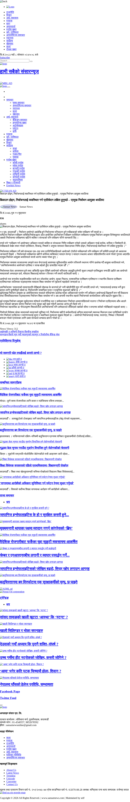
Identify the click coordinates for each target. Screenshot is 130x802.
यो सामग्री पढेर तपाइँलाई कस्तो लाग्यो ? (21, 353)
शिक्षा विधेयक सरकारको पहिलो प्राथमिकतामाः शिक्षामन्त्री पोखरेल (34, 465)
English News (13, 185)
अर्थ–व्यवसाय (12, 18)
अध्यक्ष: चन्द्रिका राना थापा (95, 789)
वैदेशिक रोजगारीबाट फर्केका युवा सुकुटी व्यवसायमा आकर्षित (31, 394)
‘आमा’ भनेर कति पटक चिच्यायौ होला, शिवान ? (30, 671)
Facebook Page (10, 691)
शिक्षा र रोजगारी (13, 182)
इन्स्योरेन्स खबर (19, 122)
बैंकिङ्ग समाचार (20, 119)
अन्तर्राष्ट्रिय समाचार (15, 35)
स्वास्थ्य (9, 38)
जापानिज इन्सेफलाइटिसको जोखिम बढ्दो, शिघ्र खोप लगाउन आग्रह (35, 412)
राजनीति (10, 12)
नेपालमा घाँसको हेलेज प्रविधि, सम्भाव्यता (26, 684)
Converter (11, 781)
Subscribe (5, 57)
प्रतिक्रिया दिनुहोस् (10, 340)
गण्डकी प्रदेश (19, 171)
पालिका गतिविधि (13, 754)
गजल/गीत (17, 154)
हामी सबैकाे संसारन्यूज (19, 71)
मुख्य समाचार (18, 102)
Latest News (12, 773)
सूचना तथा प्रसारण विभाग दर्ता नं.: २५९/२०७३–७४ (23, 789)
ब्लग (8, 23)
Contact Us (12, 784)
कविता (16, 151)
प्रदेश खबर (11, 29)
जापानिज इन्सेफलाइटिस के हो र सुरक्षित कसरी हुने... (34, 515)
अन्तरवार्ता (10, 26)
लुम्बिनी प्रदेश (19, 174)
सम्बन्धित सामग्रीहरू (11, 382)
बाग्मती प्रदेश (19, 168)
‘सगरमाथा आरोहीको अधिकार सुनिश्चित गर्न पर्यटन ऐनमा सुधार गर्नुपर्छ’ (37, 483)
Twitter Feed (8, 698)
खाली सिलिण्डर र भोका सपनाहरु (21, 631)
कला (8, 46)
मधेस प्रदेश (18, 165)
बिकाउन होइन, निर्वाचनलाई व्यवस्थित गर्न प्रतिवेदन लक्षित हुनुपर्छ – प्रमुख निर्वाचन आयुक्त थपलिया (44, 193)
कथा (15, 148)
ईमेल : (2, 725)
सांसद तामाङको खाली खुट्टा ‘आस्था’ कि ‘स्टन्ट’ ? (34, 617)
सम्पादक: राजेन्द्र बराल (118, 789)
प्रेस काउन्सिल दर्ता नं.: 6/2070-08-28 (64, 789)
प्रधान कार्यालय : (8, 719)
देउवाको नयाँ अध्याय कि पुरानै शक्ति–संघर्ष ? (29, 644)
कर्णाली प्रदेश (19, 177)
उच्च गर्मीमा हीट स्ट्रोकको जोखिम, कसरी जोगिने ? (33, 658)
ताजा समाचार (7, 495)
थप (8, 502)
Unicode (10, 778)
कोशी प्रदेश (18, 162)
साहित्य (9, 40)
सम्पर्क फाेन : (6, 722)
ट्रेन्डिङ (4, 597)
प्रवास (9, 20)
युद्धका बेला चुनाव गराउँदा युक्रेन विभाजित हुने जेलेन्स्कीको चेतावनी (34, 447)
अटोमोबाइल (18, 125)
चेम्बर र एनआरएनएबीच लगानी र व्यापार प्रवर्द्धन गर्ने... (35, 555)
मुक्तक (16, 157)
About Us (11, 770)
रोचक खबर (11, 49)
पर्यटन (15, 128)
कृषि (14, 131)
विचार (9, 15)
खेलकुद (9, 43)
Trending (10, 775)
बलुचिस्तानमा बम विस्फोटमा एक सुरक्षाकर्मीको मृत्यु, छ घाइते (31, 430)
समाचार (9, 99)
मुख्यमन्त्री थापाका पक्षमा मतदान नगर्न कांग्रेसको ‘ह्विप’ (36, 528)
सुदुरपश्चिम (18, 179)
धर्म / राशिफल (12, 32)
